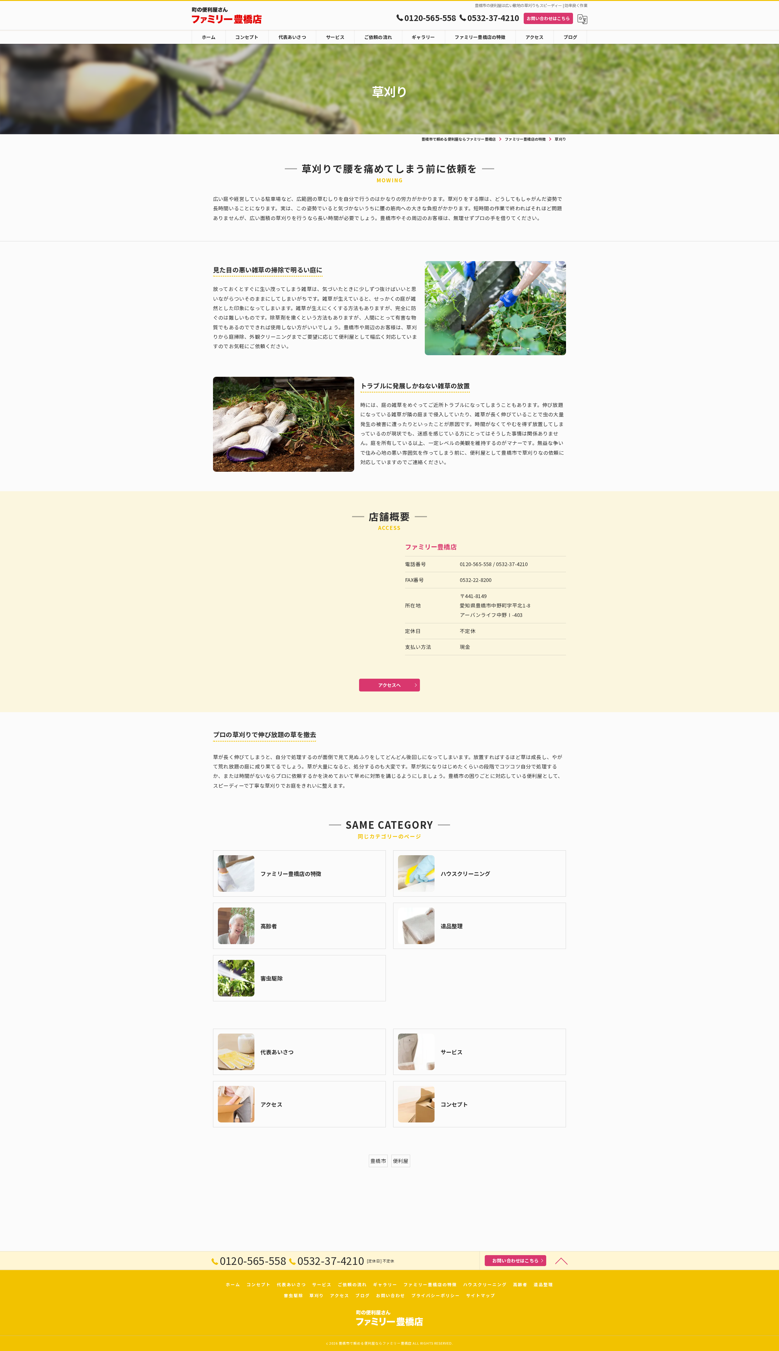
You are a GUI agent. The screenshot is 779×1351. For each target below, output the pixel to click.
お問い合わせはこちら (548, 18)
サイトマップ (480, 1295)
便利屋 (401, 1160)
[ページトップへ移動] (561, 1261)
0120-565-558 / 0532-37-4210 (494, 564)
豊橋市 (378, 1160)
